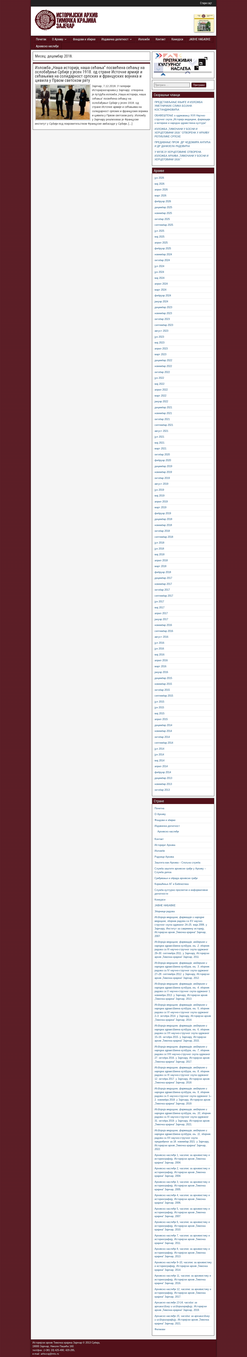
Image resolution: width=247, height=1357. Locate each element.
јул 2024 (159, 266)
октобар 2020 (162, 454)
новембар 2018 (163, 525)
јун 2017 (159, 601)
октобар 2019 (162, 478)
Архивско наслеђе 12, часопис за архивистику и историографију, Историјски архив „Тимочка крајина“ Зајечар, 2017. (183, 1293)
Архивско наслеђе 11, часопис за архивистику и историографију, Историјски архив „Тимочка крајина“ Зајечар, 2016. (183, 1279)
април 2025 (161, 242)
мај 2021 (159, 442)
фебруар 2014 (163, 772)
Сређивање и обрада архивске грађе (176, 878)
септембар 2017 (164, 595)
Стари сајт (206, 3)
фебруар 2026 (163, 201)
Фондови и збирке (84, 39)
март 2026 (160, 195)
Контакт (161, 39)
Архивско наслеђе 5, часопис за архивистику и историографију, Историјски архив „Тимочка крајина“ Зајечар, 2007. (182, 1212)
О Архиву (57, 39)
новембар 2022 (163, 366)
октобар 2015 (162, 689)
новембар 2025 (163, 213)
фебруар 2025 (163, 248)
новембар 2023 (163, 313)
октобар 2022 (162, 372)
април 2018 (161, 560)
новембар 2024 (163, 254)
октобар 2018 (162, 530)
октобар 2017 (162, 589)
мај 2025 (159, 236)
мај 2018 (159, 554)
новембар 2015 (163, 683)
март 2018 (160, 566)
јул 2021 (159, 436)
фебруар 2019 (163, 513)
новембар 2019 (163, 472)
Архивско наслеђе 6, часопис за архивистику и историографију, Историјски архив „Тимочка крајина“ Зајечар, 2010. (182, 1226)
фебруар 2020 (163, 460)
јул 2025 (159, 230)
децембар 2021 (163, 407)
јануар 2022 (161, 401)
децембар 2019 (163, 466)
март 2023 (160, 354)
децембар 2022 (163, 360)
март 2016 (160, 666)
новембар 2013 (163, 784)
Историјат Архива (165, 845)
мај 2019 (159, 495)
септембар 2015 (164, 695)
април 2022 (161, 389)
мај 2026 (159, 183)
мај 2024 (159, 277)
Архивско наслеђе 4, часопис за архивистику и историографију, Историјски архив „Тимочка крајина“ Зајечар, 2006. (182, 1199)
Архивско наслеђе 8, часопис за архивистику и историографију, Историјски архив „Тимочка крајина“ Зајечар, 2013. (182, 1252)
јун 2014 (159, 754)
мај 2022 (159, 383)
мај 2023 (159, 342)
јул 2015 (159, 701)
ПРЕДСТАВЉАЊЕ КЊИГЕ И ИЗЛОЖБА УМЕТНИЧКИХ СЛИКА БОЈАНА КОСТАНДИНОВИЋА (179, 106)
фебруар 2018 (163, 572)
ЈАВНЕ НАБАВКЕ (199, 39)
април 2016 (161, 660)
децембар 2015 (163, 678)
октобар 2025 (162, 219)
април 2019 (161, 501)
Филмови (160, 1329)
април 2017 (161, 613)
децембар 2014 (163, 725)
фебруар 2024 (163, 295)
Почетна (159, 808)
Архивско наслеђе (47, 46)
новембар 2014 (163, 731)
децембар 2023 (163, 307)
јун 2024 (159, 272)
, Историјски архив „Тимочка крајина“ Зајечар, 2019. (181, 1306)
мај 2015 (159, 713)
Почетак (41, 39)
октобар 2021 (162, 419)
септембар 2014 (164, 742)
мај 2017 (159, 607)
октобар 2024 (162, 260)
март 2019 (160, 507)
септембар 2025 (164, 224)
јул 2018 (159, 542)
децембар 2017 (163, 578)
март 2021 (160, 448)
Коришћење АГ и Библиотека (172, 884)
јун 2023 (159, 336)
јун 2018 (159, 548)
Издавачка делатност (115, 39)
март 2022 (160, 395)
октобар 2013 (162, 789)
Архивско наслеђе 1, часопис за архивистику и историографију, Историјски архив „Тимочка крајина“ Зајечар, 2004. (182, 1159)
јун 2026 (159, 177)
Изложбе (144, 39)
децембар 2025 (163, 207)
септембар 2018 (164, 536)
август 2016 (161, 636)
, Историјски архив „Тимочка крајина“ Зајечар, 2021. (182, 1320)
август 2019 (161, 483)
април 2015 (161, 719)
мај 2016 (159, 654)
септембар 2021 (164, 425)
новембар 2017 (163, 584)
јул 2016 (159, 642)
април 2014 (161, 766)
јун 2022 (159, 377)
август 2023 (161, 330)
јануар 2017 (161, 619)
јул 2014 (159, 748)
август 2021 (161, 431)
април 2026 (161, 189)
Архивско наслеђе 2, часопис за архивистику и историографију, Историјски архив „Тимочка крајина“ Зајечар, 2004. (182, 1172)
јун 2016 (159, 648)
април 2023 (161, 348)
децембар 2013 (163, 778)
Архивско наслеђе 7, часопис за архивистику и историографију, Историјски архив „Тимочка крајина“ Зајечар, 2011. (182, 1239)
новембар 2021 (163, 413)
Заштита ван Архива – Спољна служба (177, 862)
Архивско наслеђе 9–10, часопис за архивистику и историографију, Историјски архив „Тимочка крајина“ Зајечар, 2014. (183, 1266)
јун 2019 (159, 489)
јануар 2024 (161, 301)
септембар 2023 (164, 325)
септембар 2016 (164, 631)
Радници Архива (164, 856)
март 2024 (160, 289)
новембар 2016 (163, 625)
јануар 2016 (161, 672)
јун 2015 (159, 707)
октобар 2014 (162, 737)
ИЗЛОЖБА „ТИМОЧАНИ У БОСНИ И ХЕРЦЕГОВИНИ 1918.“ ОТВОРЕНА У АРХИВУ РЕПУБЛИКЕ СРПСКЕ (182, 133)
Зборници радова (165, 911)
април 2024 (161, 283)
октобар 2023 (162, 319)
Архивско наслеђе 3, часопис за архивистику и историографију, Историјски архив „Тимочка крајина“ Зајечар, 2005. (182, 1185)
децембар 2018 (163, 519)
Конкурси (177, 39)
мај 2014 (159, 760)
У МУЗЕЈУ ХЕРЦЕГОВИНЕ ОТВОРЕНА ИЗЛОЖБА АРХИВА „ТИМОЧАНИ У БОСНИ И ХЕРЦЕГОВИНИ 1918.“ (181, 155)
